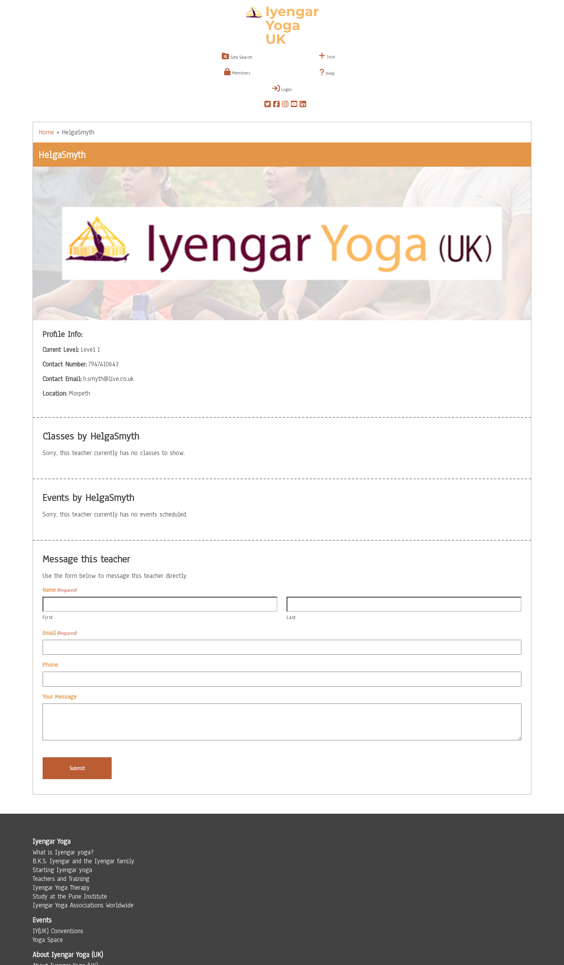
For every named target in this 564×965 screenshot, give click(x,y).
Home (46, 132)
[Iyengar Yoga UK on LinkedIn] (303, 105)
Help (329, 73)
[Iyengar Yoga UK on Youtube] (294, 105)
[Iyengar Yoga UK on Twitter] (267, 105)
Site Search (240, 57)
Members (240, 73)
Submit (77, 768)
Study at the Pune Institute (70, 896)
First (48, 617)
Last (291, 617)
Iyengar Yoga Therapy (61, 887)
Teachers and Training (61, 878)
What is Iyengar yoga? (63, 852)
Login (286, 89)
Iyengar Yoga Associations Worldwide (83, 905)
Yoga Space (48, 939)
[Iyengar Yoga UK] (282, 26)
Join (330, 57)
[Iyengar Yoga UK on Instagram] (285, 105)
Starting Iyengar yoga (62, 870)
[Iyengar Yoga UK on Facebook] (276, 105)
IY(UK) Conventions (58, 931)
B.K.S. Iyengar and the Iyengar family (83, 861)
